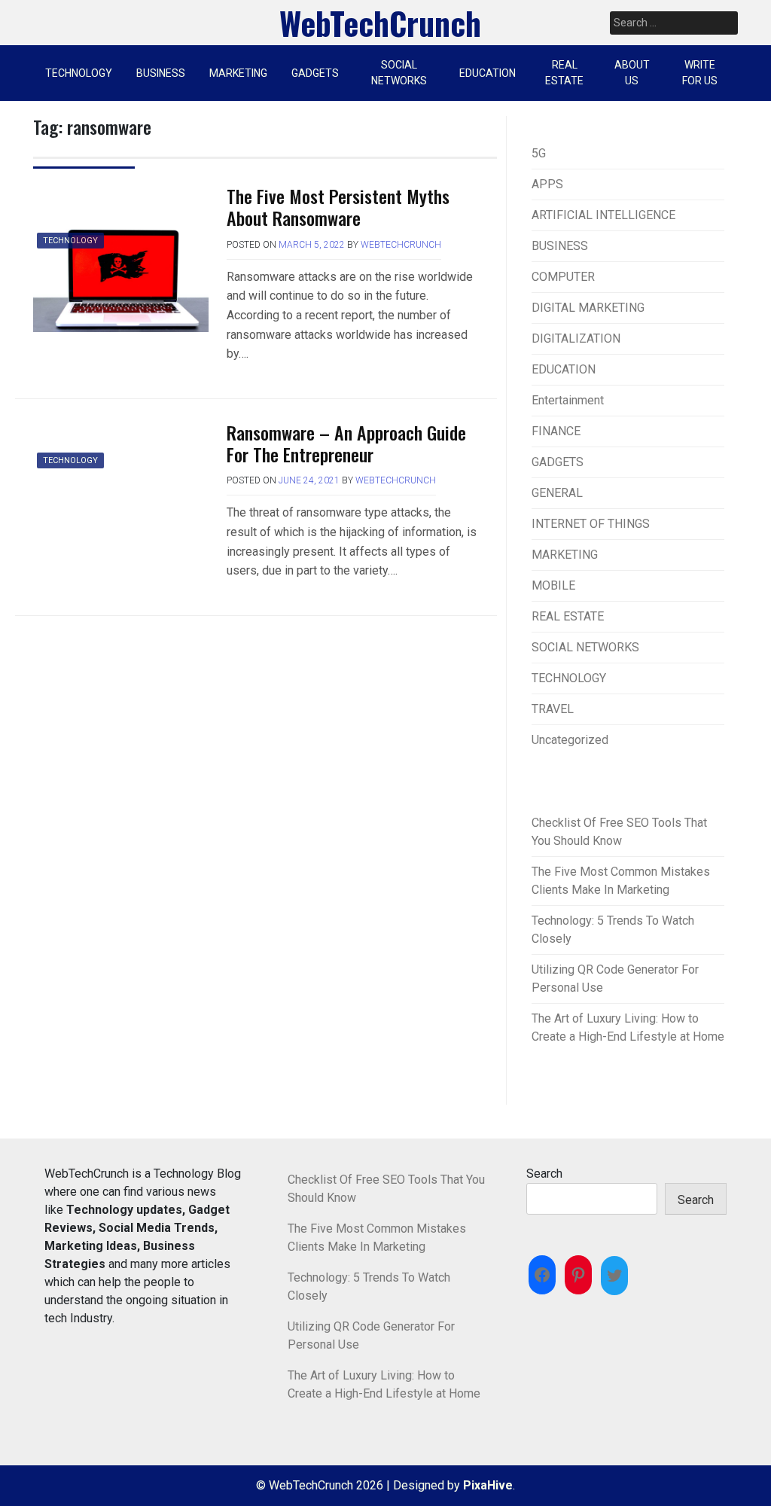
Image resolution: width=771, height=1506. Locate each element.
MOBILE (553, 585)
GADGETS (315, 73)
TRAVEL (553, 709)
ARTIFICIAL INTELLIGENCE (603, 215)
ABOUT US (632, 73)
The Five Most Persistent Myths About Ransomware (338, 206)
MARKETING (238, 73)
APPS (547, 184)
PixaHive (488, 1485)
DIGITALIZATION (576, 338)
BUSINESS (160, 73)
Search (544, 1173)
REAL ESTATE (564, 73)
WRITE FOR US (700, 73)
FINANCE (556, 431)
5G (539, 153)
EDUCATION (487, 73)
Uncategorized (570, 740)
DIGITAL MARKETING (588, 307)
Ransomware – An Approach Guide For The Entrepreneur (346, 443)
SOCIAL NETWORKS (399, 73)
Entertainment (568, 400)
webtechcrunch (401, 244)
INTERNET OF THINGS (591, 524)
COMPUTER (563, 277)
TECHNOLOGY (78, 73)
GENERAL (557, 493)
